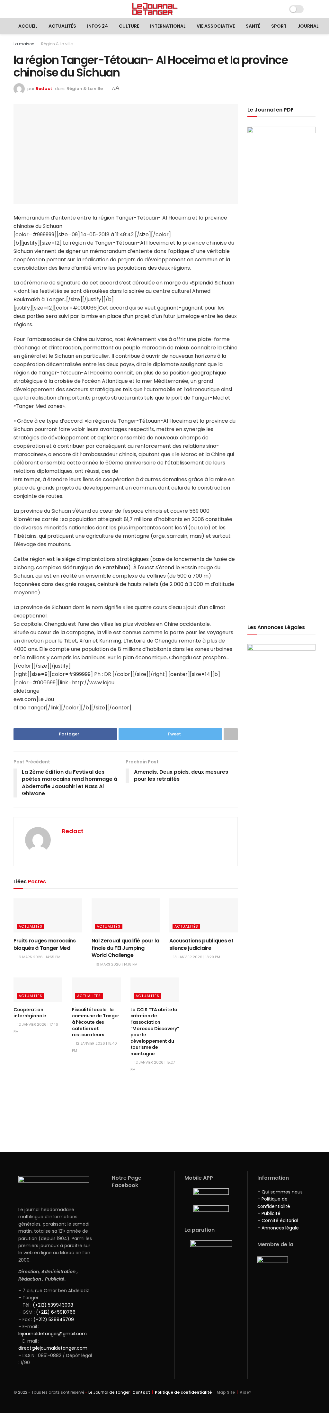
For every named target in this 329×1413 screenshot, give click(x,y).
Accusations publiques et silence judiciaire (201, 944)
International (168, 26)
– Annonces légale (278, 1228)
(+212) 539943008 (53, 1305)
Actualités (62, 26)
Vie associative (216, 26)
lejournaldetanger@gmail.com (52, 1333)
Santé (253, 26)
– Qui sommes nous (280, 1192)
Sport (279, 26)
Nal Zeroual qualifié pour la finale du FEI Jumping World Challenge (125, 948)
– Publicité (268, 1213)
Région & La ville (57, 44)
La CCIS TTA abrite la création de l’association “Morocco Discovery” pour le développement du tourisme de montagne (154, 1031)
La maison (23, 44)
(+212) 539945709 (53, 1319)
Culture (129, 26)
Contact (141, 1392)
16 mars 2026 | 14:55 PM (38, 956)
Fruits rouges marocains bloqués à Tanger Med (44, 944)
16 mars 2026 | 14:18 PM (116, 964)
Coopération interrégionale (29, 1012)
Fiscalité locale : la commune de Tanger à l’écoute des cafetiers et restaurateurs (95, 1022)
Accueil (28, 26)
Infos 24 (97, 26)
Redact (44, 89)
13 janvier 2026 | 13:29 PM (196, 956)
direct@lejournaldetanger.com (52, 1348)
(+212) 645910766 (56, 1312)
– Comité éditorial (277, 1220)
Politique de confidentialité (183, 1392)
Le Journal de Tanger (108, 1392)
